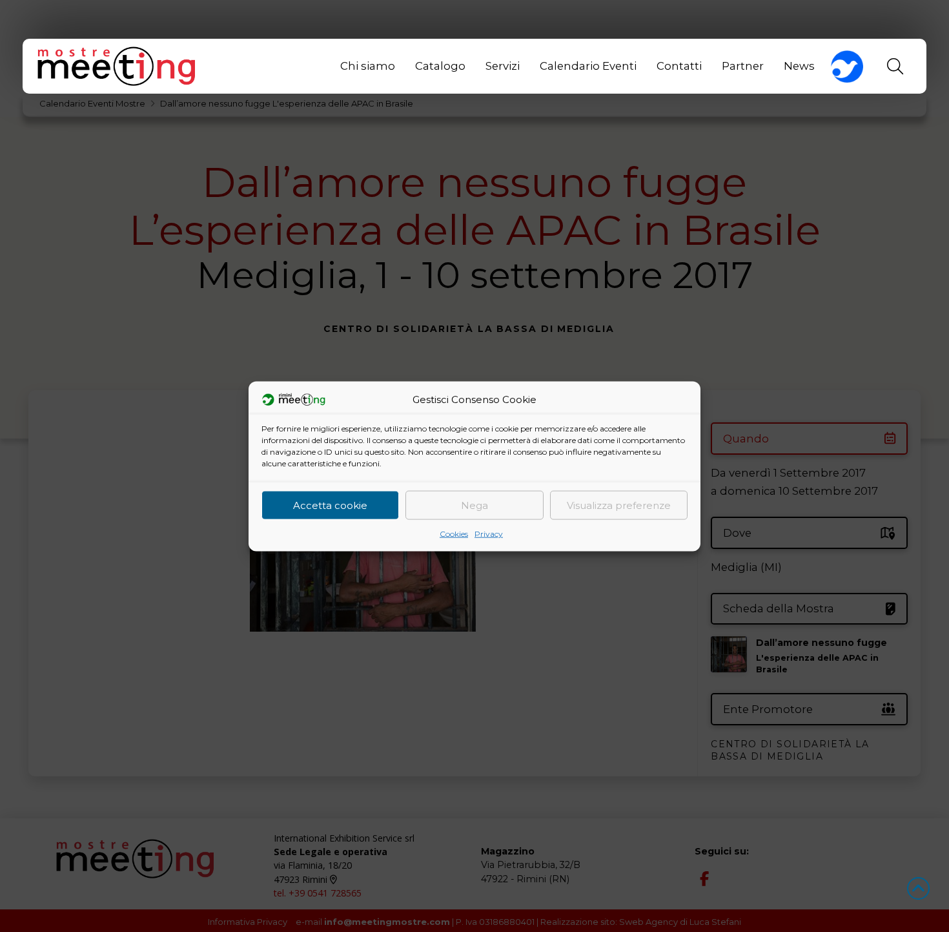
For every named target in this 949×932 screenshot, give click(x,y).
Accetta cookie (330, 505)
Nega (474, 505)
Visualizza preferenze (619, 505)
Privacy (488, 533)
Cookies (454, 533)
